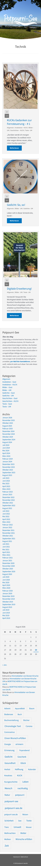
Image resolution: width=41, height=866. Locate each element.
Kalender (32, 769)
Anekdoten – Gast (9, 382)
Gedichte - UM (28, 208)
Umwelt (17, 827)
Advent (7, 708)
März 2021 (6, 555)
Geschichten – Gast (9, 398)
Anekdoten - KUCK (21, 128)
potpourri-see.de (13, 808)
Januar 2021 (7, 560)
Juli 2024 (5, 445)
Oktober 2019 (7, 601)
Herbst (7, 769)
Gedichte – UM (8, 395)
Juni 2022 (6, 513)
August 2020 (7, 574)
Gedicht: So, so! (16, 205)
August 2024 (7, 442)
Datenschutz (24, 857)
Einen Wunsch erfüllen (15, 738)
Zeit (7, 845)
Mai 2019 (5, 615)
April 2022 (6, 519)
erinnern (19, 744)
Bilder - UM (18, 208)
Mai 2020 (5, 582)
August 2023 (7, 475)
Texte (29, 820)
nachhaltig (23, 788)
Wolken (7, 839)
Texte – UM (6, 406)
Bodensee (8, 714)
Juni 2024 (6, 448)
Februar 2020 (7, 590)
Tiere (6, 827)
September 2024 (8, 439)
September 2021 (8, 538)
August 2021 (7, 541)
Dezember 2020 (8, 563)
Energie (7, 744)
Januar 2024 (7, 461)
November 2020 (8, 566)
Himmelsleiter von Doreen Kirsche (25, 676)
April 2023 (6, 486)
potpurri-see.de (11, 814)
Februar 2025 (7, 428)
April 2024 (6, 453)
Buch (20, 714)
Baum (31, 708)
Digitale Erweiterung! (19, 288)
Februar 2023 (7, 491)
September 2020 (8, 571)
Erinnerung (9, 750)
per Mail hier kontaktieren (20, 361)
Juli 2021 (5, 544)
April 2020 (6, 585)
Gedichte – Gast (8, 393)
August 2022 (7, 508)
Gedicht (8, 756)
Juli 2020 (5, 577)
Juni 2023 (6, 480)
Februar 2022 (7, 524)
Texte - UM (28, 130)
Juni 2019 (6, 612)
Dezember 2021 (8, 530)
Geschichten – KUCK (17, 130)
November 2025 (8, 420)
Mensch (8, 788)
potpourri (19, 794)
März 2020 (6, 588)
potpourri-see (11, 801)
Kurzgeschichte (10, 781)
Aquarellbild (20, 708)
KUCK (19, 775)
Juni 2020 (6, 579)
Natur (7, 794)
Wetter (23, 833)
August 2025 (7, 426)
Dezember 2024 (8, 431)
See (19, 820)
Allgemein (10, 128)
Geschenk (22, 756)
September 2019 (8, 604)
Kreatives (8, 775)
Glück (23, 763)
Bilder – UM (6, 390)
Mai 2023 (5, 483)
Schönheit (8, 820)
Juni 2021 (6, 546)
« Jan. (4, 665)
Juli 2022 (5, 511)
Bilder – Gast (7, 387)
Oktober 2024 (7, 437)
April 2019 (6, 618)
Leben (25, 781)
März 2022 (6, 522)
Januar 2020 (7, 593)
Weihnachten (10, 833)
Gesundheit (10, 763)
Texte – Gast (7, 404)
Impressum (16, 857)
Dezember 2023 (8, 464)
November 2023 (8, 467)
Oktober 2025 (7, 423)
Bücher (26, 720)
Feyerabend (24, 750)
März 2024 (6, 456)
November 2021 (8, 533)
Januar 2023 (7, 494)
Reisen (25, 814)
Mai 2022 (5, 516)
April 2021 (6, 552)
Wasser (29, 827)
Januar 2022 (7, 527)
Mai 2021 (5, 549)
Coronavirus (9, 732)
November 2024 (8, 434)
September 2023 (8, 472)
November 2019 (8, 599)
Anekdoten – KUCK (9, 384)
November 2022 (8, 500)
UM (3, 681)
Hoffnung (19, 769)
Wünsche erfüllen (24, 839)
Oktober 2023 (7, 470)
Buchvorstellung (11, 720)
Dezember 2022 (8, 497)
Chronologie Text (13, 726)
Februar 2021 (7, 557)
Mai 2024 (5, 450)
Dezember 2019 (8, 596)
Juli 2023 (5, 478)
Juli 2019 (5, 610)
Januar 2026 (7, 417)
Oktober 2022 (7, 502)
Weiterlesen (16, 148)
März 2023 (6, 489)
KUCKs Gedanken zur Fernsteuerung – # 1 (19, 122)
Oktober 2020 (7, 568)
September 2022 (8, 505)
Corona (29, 726)
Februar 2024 (7, 459)
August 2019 (7, 607)
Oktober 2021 (7, 535)
